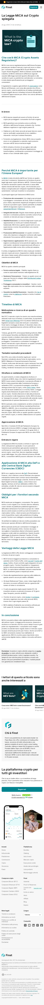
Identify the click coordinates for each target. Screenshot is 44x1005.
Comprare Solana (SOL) (10, 894)
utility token (31, 387)
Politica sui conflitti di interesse (9, 920)
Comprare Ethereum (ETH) (11, 885)
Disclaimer (5, 942)
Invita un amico (29, 892)
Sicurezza (5, 866)
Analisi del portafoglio (31, 866)
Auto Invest (27, 856)
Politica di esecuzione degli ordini (11, 934)
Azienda (26, 881)
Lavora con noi (33, 888)
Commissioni (6, 860)
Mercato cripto (29, 860)
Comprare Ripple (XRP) (9, 888)
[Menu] (41, 7)
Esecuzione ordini (30, 863)
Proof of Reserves (30, 885)
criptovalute (33, 86)
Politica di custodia (8, 931)
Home (4, 850)
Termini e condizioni (8, 914)
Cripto (4, 863)
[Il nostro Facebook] (41, 925)
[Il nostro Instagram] (37, 925)
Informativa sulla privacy (10, 924)
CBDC (20, 482)
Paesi (3, 869)
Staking (26, 853)
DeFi (25, 473)
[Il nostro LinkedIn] (33, 925)
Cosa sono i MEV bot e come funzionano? (16, 705)
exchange (35, 597)
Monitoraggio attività (31, 872)
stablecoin (18, 294)
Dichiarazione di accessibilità (7, 938)
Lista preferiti (28, 869)
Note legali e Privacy (32, 991)
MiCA (5, 178)
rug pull (30, 561)
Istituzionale (6, 853)
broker (28, 597)
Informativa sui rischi (8, 917)
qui (32, 995)
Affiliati (26, 898)
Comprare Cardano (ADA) (10, 891)
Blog (25, 902)
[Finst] (7, 7)
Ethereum (21, 209)
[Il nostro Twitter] (25, 925)
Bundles (26, 850)
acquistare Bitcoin (9, 209)
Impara (26, 905)
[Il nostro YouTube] (29, 925)
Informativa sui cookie (9, 927)
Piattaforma (5, 856)
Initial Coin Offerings (12, 321)
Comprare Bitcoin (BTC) (10, 881)
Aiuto (25, 895)
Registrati (33, 7)
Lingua (26, 911)
